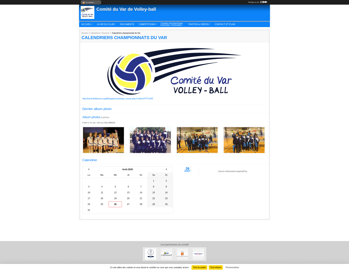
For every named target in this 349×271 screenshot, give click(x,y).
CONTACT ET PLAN (225, 24)
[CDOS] (151, 254)
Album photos (91, 117)
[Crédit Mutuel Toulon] (198, 254)
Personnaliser (232, 267)
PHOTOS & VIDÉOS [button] (199, 24)
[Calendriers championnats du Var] (174, 71)
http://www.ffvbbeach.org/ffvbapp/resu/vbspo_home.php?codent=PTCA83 (117, 98)
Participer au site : (254, 2)
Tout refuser (215, 267)
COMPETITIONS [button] (147, 24)
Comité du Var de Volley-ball (126, 9)
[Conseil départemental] (166, 254)
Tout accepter (199, 267)
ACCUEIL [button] (86, 24)
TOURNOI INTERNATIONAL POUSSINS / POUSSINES (171, 24)
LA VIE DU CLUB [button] (105, 24)
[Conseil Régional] (182, 254)
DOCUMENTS (127, 24)
